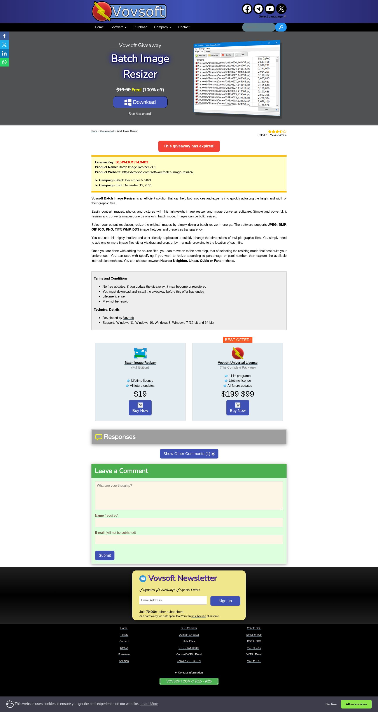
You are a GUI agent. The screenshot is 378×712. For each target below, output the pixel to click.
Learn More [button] (149, 704)
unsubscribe (198, 616)
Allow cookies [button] (356, 704)
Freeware (124, 654)
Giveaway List (107, 131)
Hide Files (189, 641)
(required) (106, 515)
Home (99, 27)
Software (117, 27)
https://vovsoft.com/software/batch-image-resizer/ (157, 172)
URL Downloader (188, 647)
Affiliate (124, 634)
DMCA (124, 647)
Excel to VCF (254, 634)
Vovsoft (128, 318)
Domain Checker (189, 634)
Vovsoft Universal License (237, 362)
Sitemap (124, 661)
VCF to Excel (254, 654)
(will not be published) (115, 532)
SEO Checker (189, 628)
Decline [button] (331, 704)
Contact (183, 27)
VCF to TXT (254, 661)
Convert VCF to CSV (189, 661)
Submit (105, 555)
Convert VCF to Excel (189, 654)
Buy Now (140, 410)
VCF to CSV (254, 647)
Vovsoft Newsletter (182, 578)
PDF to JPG (254, 641)
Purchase (140, 27)
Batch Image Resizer (140, 362)
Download (143, 102)
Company (161, 27)
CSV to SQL (254, 628)
